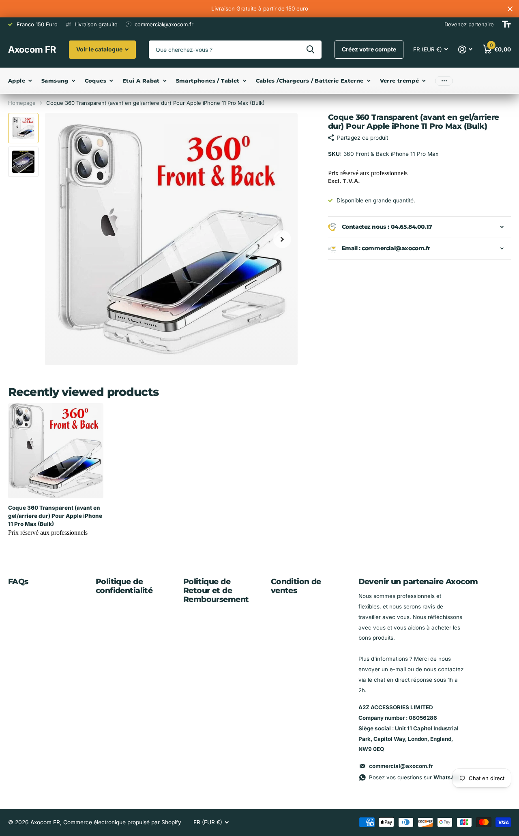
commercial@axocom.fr (401, 766)
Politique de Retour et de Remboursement (216, 590)
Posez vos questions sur (415, 777)
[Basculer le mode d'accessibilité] (506, 24)
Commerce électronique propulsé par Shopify (122, 822)
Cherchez (310, 49)
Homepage (22, 103)
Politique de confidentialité (124, 586)
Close (510, 8)
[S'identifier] (465, 49)
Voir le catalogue (100, 49)
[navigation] (23, 128)
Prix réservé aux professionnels (367, 173)
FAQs (18, 581)
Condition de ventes (296, 586)
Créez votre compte (369, 49)
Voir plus (444, 81)
